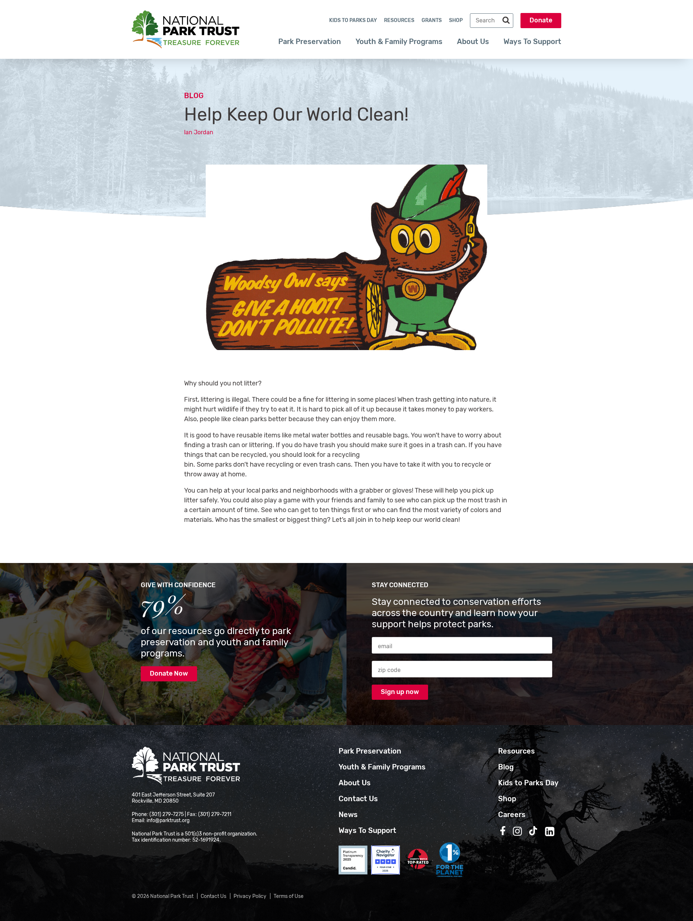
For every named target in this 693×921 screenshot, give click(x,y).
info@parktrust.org (168, 820)
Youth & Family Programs (399, 41)
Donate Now (169, 673)
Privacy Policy (250, 896)
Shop (456, 20)
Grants (432, 20)
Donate (540, 20)
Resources (399, 20)
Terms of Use (289, 896)
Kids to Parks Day (353, 20)
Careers (512, 814)
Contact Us (358, 798)
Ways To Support (532, 41)
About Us (473, 41)
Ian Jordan (198, 132)
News (348, 814)
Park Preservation (309, 41)
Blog (194, 95)
